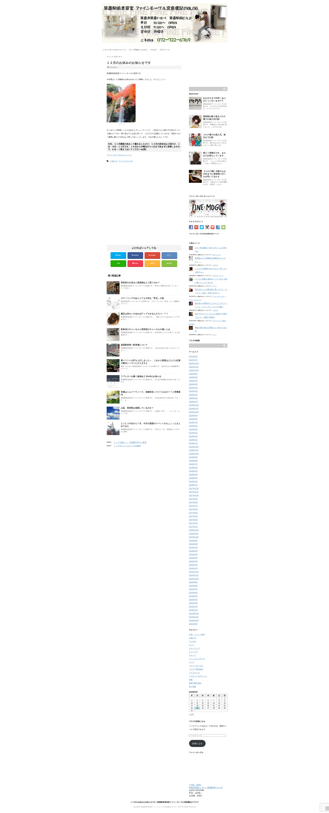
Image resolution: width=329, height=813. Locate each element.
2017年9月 (193, 499)
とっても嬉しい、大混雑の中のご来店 (130, 442)
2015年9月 (193, 582)
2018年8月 (193, 461)
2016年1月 (193, 568)
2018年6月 (193, 468)
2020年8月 (193, 377)
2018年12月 (194, 447)
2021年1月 (193, 360)
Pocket (136, 263)
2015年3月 (193, 603)
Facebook (135, 255)
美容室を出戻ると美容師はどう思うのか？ (140, 282)
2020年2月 (193, 398)
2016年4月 (193, 558)
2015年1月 (193, 610)
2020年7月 (193, 381)
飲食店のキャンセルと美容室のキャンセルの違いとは (145, 329)
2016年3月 (193, 561)
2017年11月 (193, 492)
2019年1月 (193, 443)
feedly (170, 263)
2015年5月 (193, 596)
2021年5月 (193, 356)
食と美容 (192, 687)
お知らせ (113, 161)
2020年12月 (194, 363)
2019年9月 (193, 415)
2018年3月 (193, 478)
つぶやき (215, 265)
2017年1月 (193, 527)
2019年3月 (193, 436)
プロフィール (164, 50)
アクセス (153, 50)
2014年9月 (193, 624)
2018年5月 (193, 471)
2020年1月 (193, 402)
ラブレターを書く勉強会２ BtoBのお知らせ (141, 376)
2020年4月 (193, 391)
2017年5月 (193, 513)
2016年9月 (193, 541)
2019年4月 (193, 433)
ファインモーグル (125, 161)
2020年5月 (193, 388)
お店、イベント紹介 (197, 634)
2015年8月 (193, 586)
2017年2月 (193, 523)
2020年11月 (193, 367)
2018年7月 (193, 464)
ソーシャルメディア (197, 659)
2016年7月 (193, 547)
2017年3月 (193, 520)
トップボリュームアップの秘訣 (127, 446)
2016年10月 (194, 537)
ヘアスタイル (194, 673)
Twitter (119, 255)
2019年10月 (194, 412)
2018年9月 (193, 457)
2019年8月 (193, 419)
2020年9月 (193, 374)
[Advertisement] (128, 186)
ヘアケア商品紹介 (196, 669)
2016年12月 (194, 530)
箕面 (191, 680)
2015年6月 (193, 593)
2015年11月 (193, 575)
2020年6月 (193, 384)
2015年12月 (194, 572)
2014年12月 (194, 613)
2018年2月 (193, 481)
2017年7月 (193, 506)
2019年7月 (193, 422)
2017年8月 (193, 502)
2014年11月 (193, 617)
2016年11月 (193, 534)
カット (221, 275)
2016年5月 (193, 554)
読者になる (197, 743)
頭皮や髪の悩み (195, 683)
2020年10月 (194, 370)
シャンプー (193, 652)
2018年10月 (194, 454)
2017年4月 (193, 516)
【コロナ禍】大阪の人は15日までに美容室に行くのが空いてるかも (214, 174)
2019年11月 (193, 409)
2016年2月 (193, 565)
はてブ (169, 255)
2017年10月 (194, 495)
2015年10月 (194, 579)
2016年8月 (193, 544)
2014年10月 (194, 620)
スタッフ (192, 655)
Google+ (153, 255)
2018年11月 (193, 450)
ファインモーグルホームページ (114, 50)
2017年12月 (194, 488)
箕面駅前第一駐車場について (134, 345)
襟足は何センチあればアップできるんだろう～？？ (144, 314)
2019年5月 (193, 429)
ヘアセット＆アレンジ (198, 676)
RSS (153, 263)
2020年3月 (193, 395)
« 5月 (191, 714)
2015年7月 (193, 589)
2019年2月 (193, 440)
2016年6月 (193, 551)
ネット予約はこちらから (138, 50)
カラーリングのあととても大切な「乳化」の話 (142, 298)
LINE (118, 263)
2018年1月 (193, 485)
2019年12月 (194, 405)
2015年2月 (193, 607)
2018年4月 (193, 475)
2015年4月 (193, 600)
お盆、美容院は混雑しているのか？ (137, 408)
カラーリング (216, 254)
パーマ (214, 286)
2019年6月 (193, 426)
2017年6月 (193, 509)
